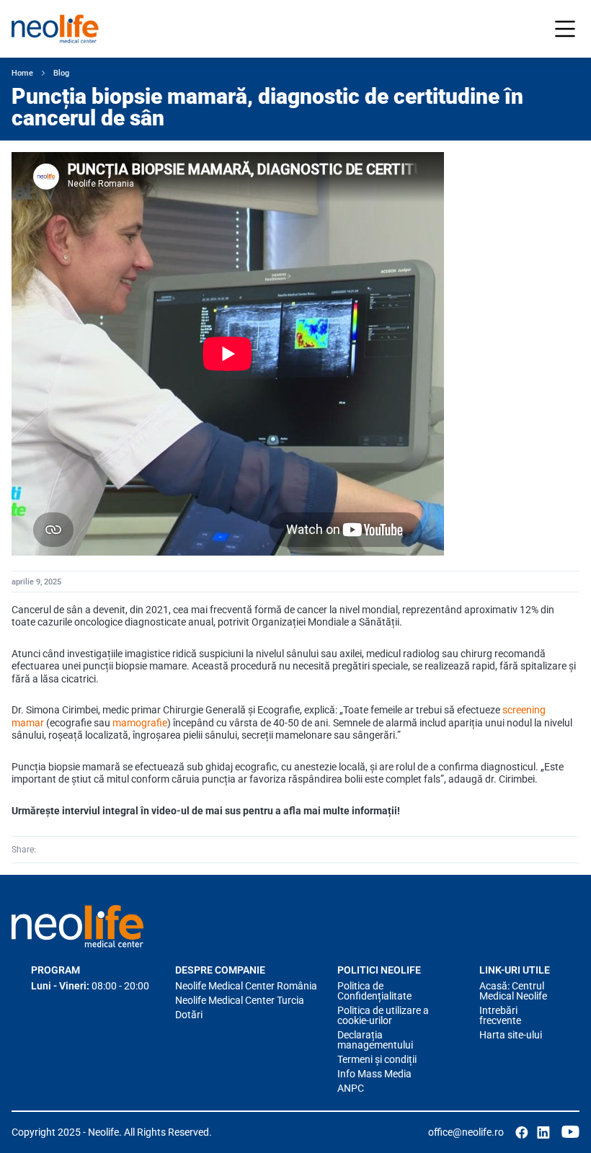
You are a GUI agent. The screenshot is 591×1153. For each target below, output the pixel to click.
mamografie (139, 723)
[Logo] (77, 926)
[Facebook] (48, 849)
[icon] (521, 1132)
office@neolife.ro (466, 1132)
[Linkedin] (68, 849)
